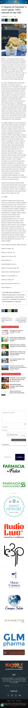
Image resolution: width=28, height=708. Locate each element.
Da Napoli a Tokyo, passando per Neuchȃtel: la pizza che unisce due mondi (18, 379)
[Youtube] (19, 695)
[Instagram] (12, 695)
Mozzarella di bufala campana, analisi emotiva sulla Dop (16, 386)
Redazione (5, 16)
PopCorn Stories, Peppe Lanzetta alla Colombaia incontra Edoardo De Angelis (17, 339)
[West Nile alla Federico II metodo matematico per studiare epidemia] (5, 346)
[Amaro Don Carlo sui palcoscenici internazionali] (5, 393)
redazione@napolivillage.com (16, 685)
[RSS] (16, 695)
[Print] (16, 20)
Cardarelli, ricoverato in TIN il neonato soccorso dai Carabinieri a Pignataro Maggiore (18, 367)
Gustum (3, 381)
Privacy (12, 700)
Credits (14, 706)
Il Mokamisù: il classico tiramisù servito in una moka (6, 320)
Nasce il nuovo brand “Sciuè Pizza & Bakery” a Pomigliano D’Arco (21, 320)
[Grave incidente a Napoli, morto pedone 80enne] (5, 360)
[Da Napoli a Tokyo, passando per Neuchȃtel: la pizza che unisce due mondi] (5, 379)
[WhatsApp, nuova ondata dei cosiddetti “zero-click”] (5, 332)
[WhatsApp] (9, 20)
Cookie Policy (18, 700)
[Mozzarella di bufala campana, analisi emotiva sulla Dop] (5, 386)
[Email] (12, 20)
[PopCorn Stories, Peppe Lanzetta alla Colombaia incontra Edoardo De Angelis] (5, 339)
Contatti (8, 700)
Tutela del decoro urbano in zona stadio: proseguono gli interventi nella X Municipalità (17, 353)
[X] (6, 20)
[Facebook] (2, 20)
